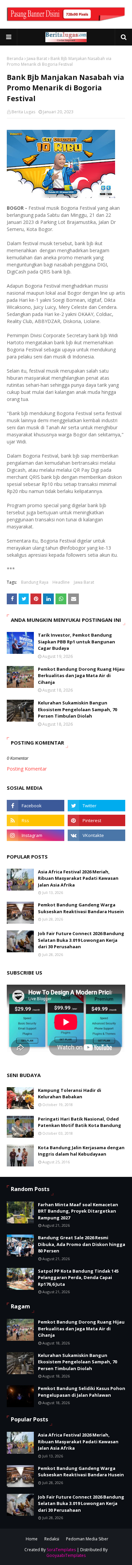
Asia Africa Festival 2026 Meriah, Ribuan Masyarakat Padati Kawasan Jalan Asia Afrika (78, 878)
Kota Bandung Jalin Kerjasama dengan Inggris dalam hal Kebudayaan (81, 1150)
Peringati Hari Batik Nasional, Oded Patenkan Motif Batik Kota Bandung (79, 1122)
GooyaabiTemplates (66, 1555)
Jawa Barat (37, 58)
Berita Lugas (23, 112)
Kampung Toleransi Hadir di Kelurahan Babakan (69, 1093)
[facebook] (35, 805)
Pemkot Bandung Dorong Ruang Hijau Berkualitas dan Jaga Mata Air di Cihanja (81, 675)
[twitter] (96, 805)
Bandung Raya (34, 582)
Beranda (15, 58)
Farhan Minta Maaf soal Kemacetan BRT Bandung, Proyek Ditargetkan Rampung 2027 (78, 1211)
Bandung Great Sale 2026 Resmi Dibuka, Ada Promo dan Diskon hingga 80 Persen (81, 1244)
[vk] (96, 835)
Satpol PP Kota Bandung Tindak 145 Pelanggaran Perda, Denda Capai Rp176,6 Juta (78, 1277)
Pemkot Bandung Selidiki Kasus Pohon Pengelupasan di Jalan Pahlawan (81, 1391)
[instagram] (35, 835)
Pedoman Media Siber (87, 1539)
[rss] (35, 820)
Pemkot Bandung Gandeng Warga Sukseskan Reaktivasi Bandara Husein (81, 908)
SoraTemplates (61, 1550)
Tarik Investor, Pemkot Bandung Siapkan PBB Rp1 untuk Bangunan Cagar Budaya (76, 641)
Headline (61, 582)
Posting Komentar (27, 768)
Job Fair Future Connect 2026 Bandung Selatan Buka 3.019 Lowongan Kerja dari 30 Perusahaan (81, 940)
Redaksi (51, 1539)
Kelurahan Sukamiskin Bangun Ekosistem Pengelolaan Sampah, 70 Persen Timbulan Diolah (77, 709)
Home (32, 1539)
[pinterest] (96, 820)
